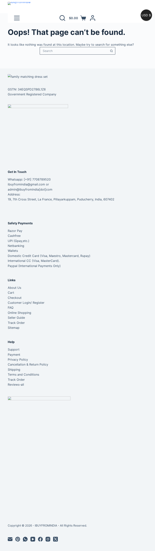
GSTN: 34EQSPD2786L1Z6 (27, 89)
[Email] (10, 539)
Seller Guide (16, 317)
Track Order (16, 323)
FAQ (10, 307)
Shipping (14, 369)
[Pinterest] (17, 539)
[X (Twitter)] (55, 539)
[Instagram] (48, 539)
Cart (11, 292)
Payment (14, 354)
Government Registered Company (32, 94)
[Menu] (17, 18)
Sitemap (13, 328)
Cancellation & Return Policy (28, 364)
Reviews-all (16, 384)
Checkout (15, 298)
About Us (14, 288)
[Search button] (111, 51)
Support (13, 349)
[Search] (62, 18)
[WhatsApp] (25, 539)
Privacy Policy (18, 359)
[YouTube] (32, 539)
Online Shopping (19, 313)
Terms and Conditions (23, 374)
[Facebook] (40, 539)
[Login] (92, 18)
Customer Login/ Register (26, 303)
